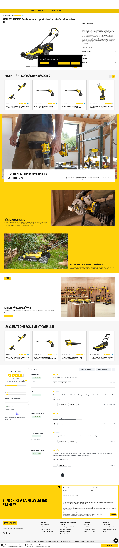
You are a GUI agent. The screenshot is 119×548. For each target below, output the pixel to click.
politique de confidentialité (89, 514)
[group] (12, 545)
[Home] (5, 10)
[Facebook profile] (7, 533)
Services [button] (84, 62)
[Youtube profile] (9, 533)
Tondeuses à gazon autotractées (21, 10)
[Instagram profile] (4, 533)
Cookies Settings (44, 63)
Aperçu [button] (84, 28)
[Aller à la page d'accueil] (10, 523)
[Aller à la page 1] (28, 66)
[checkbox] (63, 503)
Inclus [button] (84, 55)
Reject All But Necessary (64, 63)
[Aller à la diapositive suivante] (113, 76)
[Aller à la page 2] (33, 66)
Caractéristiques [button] (87, 48)
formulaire (91, 515)
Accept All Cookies (76, 63)
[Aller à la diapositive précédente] (110, 76)
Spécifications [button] (86, 51)
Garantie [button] (84, 59)
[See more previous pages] (9, 11)
